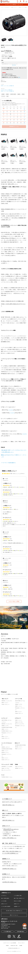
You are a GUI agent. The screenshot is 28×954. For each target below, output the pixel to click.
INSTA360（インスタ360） (7, 766)
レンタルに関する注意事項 (5, 906)
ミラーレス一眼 (18, 698)
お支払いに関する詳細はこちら (9, 837)
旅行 (7, 96)
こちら (19, 77)
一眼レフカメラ (4, 698)
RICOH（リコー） (5, 752)
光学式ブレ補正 (13, 94)
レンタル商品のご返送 (17, 895)
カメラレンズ (4, 718)
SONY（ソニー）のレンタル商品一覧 (7, 85)
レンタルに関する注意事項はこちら (10, 853)
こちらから (10, 410)
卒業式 (23, 94)
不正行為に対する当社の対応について (14, 948)
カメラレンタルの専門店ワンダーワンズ (15, 951)
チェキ (2, 774)
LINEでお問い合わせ (20, 931)
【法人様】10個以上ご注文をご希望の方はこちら (14, 910)
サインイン (20, 2)
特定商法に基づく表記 (14, 945)
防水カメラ (17, 743)
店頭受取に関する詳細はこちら (9, 868)
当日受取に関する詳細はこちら (9, 882)
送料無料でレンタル (14, 126)
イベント (3, 96)
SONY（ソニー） (18, 706)
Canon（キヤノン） (6, 704)
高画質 (7, 94)
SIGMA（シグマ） (18, 704)
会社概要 (20, 945)
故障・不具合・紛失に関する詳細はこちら (12, 851)
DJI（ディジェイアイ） (20, 723)
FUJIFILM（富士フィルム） (7, 731)
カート (23, 2)
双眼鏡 (16, 764)
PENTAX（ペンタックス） (7, 700)
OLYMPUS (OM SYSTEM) (7, 727)
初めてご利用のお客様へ (5, 898)
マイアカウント (3, 895)
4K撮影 (3, 94)
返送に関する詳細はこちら (8, 804)
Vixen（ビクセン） (19, 766)
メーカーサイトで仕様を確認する (8, 462)
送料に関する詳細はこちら (8, 820)
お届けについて (16, 903)
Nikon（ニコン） (5, 702)
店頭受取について (17, 906)
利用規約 (7, 945)
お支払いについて (4, 903)
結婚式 (19, 94)
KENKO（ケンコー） (19, 768)
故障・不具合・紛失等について (19, 898)
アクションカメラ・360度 (7, 764)
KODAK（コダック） (6, 747)
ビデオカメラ (18, 718)
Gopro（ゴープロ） (19, 722)
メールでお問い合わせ (7, 931)
